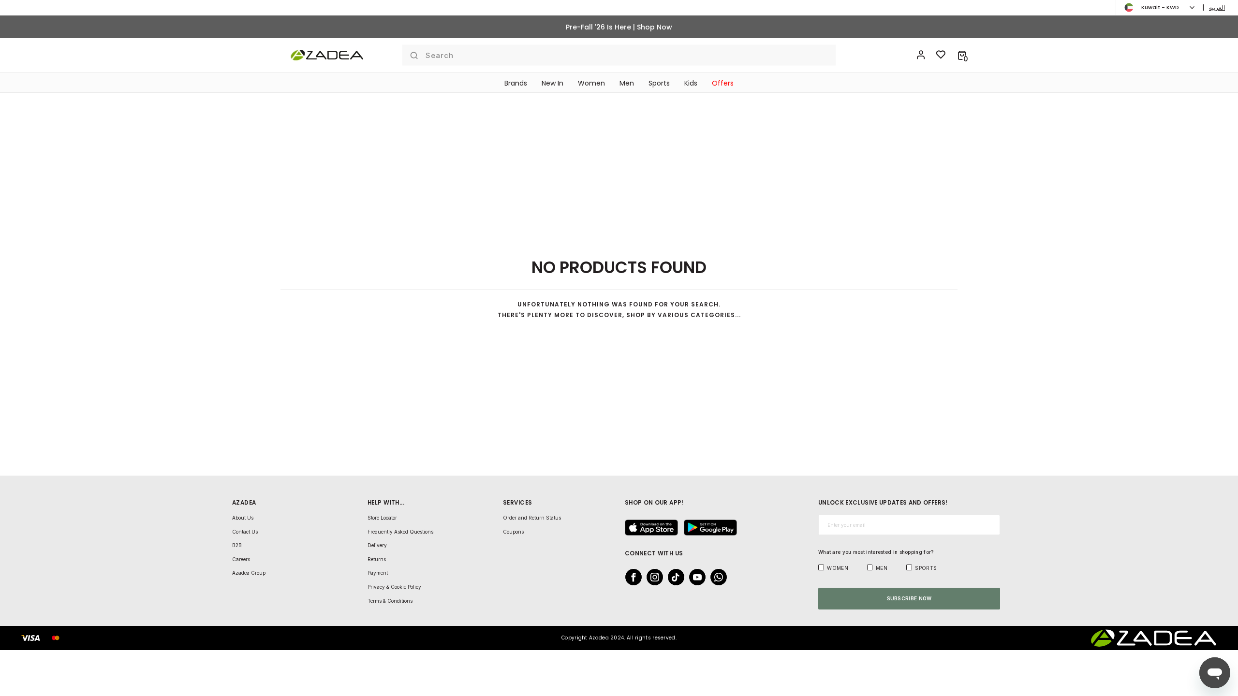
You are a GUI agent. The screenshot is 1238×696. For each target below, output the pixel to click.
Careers (241, 559)
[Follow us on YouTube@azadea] (694, 577)
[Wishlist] (941, 55)
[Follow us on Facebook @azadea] (630, 577)
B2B (237, 545)
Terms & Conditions (390, 601)
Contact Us (245, 532)
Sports (659, 83)
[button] (962, 55)
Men (626, 83)
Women (591, 83)
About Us (242, 518)
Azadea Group (248, 573)
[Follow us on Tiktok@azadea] (673, 577)
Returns (377, 559)
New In (552, 83)
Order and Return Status (532, 518)
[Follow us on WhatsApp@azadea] (716, 577)
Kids (690, 83)
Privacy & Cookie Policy (394, 587)
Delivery (377, 545)
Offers (723, 83)
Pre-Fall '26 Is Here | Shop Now (619, 27)
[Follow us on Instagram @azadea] (652, 577)
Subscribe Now (909, 598)
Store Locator (382, 518)
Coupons (513, 532)
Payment (378, 573)
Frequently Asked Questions (400, 532)
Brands (515, 83)
